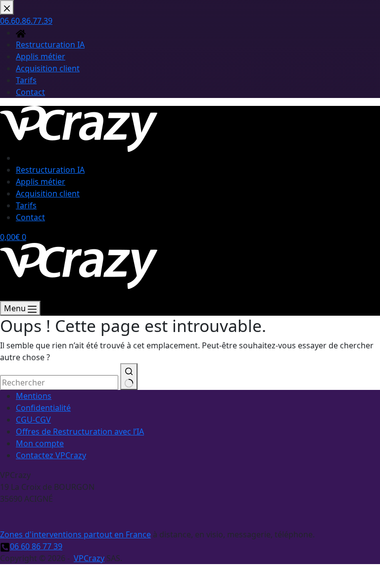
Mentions (33, 395)
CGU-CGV (33, 419)
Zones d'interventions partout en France (75, 534)
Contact (30, 217)
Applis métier (40, 181)
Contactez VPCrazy (51, 455)
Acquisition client (48, 193)
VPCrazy (89, 558)
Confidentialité (43, 407)
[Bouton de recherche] (129, 376)
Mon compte (40, 443)
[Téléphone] (5, 294)
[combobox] (59, 382)
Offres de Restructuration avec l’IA (80, 431)
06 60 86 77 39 (36, 546)
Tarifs (26, 205)
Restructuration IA (50, 169)
